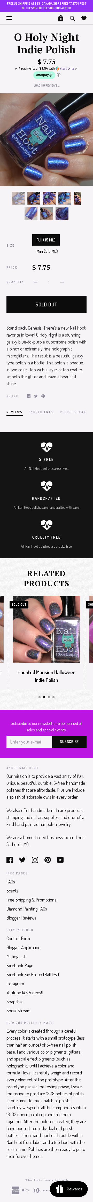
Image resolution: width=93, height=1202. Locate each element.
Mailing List (16, 956)
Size (10, 245)
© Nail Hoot (32, 1180)
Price (11, 267)
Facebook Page (19, 965)
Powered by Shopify (55, 1180)
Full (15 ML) (46, 240)
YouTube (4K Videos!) (24, 992)
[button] (46, 73)
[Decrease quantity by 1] (35, 281)
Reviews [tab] (14, 412)
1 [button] (39, 697)
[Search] (72, 17)
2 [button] (44, 697)
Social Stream (18, 1010)
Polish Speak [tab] (73, 412)
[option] (46, 139)
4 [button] (53, 697)
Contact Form (18, 938)
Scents (12, 891)
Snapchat (14, 1001)
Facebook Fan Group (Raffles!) (32, 974)
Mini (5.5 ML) (47, 251)
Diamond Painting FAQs (26, 909)
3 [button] (49, 697)
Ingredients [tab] (41, 412)
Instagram (15, 983)
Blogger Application (23, 947)
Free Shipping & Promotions (31, 900)
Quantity (15, 282)
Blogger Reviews (21, 918)
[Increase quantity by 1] (62, 281)
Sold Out (46, 304)
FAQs (10, 881)
